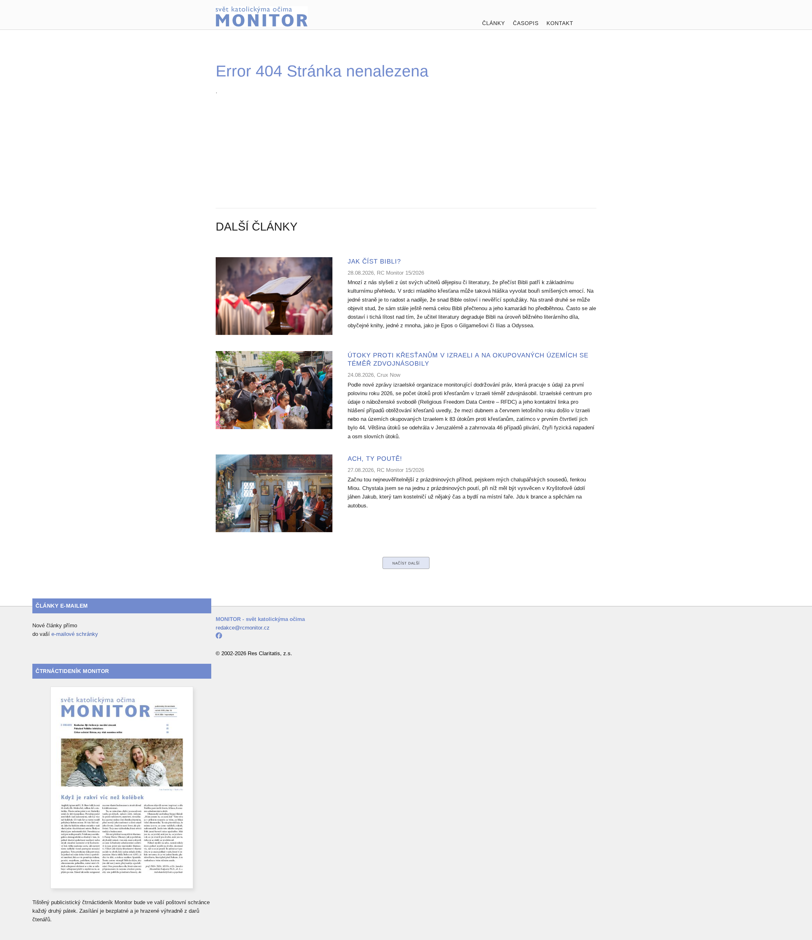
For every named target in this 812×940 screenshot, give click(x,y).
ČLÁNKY (493, 23)
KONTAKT (560, 23)
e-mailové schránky (74, 634)
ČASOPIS (526, 23)
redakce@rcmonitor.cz (243, 628)
